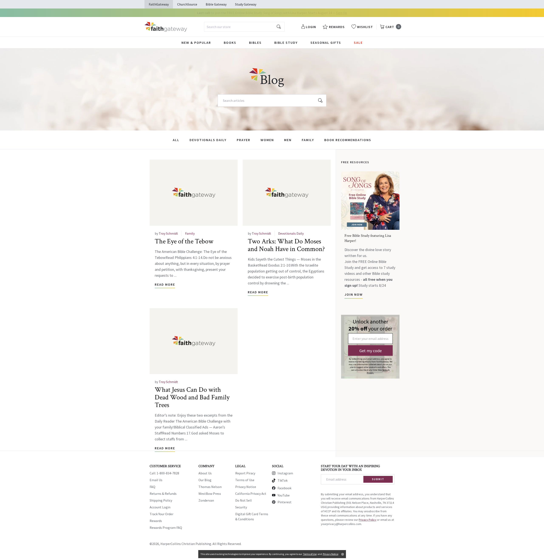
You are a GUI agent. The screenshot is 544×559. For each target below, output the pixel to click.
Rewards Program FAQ (166, 527)
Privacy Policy (367, 520)
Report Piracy (245, 473)
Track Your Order (161, 514)
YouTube (284, 495)
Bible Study (286, 42)
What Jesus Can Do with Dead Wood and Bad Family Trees (192, 397)
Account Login (160, 507)
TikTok (283, 480)
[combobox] (244, 27)
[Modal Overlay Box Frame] (370, 347)
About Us (205, 473)
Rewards (156, 521)
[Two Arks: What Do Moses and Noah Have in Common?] (287, 193)
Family (308, 140)
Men (288, 140)
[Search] (320, 100)
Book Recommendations (347, 140)
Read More (165, 284)
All (176, 140)
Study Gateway (245, 4)
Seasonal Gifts (325, 42)
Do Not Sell (243, 500)
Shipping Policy (161, 500)
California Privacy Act (250, 493)
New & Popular (196, 42)
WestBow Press (209, 493)
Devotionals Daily (208, 140)
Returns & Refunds (163, 493)
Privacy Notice (245, 487)
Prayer (243, 140)
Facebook (284, 488)
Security (241, 507)
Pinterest (285, 502)
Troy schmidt (168, 233)
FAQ (152, 487)
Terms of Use (244, 480)
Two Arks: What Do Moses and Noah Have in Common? (286, 245)
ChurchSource (187, 4)
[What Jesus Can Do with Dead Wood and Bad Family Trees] (194, 341)
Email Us (156, 480)
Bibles (255, 42)
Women (267, 140)
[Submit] (279, 27)
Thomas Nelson (210, 487)
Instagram (285, 473)
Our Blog (204, 480)
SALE (358, 42)
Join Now (353, 294)
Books (230, 42)
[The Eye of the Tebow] (194, 193)
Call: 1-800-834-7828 (164, 473)
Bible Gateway (216, 4)
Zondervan (206, 500)
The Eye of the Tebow (184, 241)
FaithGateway (159, 4)
